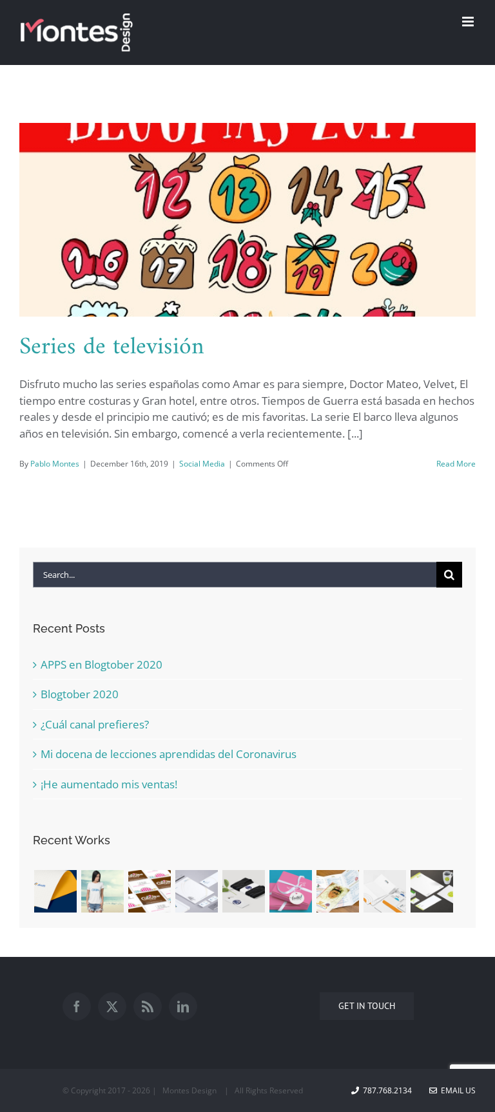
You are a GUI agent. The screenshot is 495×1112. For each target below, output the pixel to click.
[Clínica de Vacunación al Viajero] (431, 891)
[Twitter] (112, 1006)
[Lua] (243, 891)
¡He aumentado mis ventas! (109, 784)
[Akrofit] (55, 891)
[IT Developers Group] (196, 891)
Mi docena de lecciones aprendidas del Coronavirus (168, 753)
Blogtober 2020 (80, 694)
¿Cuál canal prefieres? (95, 724)
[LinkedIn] (183, 1006)
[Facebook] (77, 1006)
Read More (456, 463)
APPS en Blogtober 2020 (101, 664)
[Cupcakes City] (149, 891)
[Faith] (290, 891)
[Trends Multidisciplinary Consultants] (384, 891)
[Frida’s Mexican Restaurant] (337, 891)
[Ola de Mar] (102, 891)
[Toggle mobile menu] (469, 21)
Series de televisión (111, 347)
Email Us (456, 1090)
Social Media (202, 463)
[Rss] (147, 1006)
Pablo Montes (54, 463)
